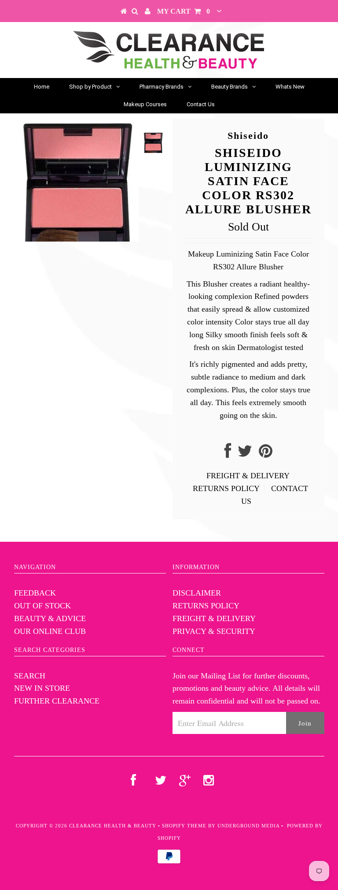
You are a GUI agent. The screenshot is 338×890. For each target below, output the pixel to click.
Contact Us (201, 104)
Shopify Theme (184, 825)
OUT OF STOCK (42, 605)
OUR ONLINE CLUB (50, 631)
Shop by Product (90, 86)
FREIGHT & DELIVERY (248, 475)
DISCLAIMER (197, 592)
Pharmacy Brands (162, 86)
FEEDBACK (35, 592)
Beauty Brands (229, 86)
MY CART (183, 11)
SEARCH (29, 675)
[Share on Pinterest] (265, 454)
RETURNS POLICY (226, 488)
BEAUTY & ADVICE (50, 618)
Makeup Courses (145, 104)
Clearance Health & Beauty (112, 825)
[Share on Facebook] (227, 454)
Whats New (290, 86)
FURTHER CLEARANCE (56, 700)
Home (41, 86)
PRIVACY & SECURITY (214, 631)
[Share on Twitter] (245, 454)
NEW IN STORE (42, 688)
